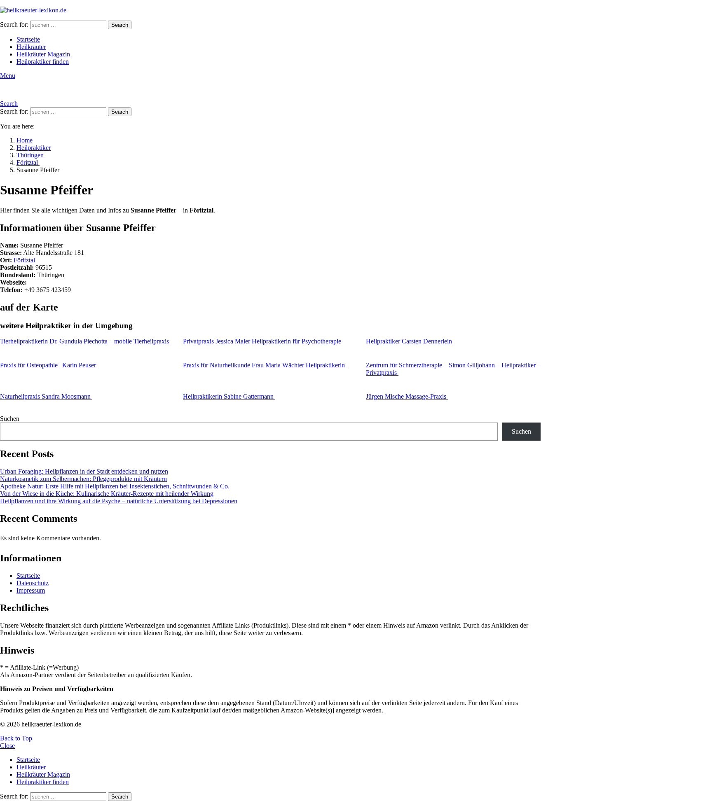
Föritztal (24, 260)
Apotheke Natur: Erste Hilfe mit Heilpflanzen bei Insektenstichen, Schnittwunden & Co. (115, 486)
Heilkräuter (31, 46)
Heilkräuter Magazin (43, 54)
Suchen (9, 418)
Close (7, 745)
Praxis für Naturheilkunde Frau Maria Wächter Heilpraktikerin (265, 365)
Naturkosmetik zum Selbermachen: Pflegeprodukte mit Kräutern (83, 478)
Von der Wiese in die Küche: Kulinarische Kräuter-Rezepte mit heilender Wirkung (106, 493)
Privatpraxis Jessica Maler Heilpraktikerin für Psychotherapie (263, 341)
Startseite (28, 39)
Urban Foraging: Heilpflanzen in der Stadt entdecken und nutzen (84, 471)
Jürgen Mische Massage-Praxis (407, 396)
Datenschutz (32, 582)
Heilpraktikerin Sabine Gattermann (229, 396)
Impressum (30, 590)
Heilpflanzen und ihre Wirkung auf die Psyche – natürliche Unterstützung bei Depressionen (118, 500)
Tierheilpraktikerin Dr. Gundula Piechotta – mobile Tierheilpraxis (85, 341)
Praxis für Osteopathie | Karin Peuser (49, 365)
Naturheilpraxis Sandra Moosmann (46, 396)
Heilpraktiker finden (42, 61)
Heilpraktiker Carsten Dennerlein (410, 341)
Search (119, 25)
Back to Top (16, 738)
